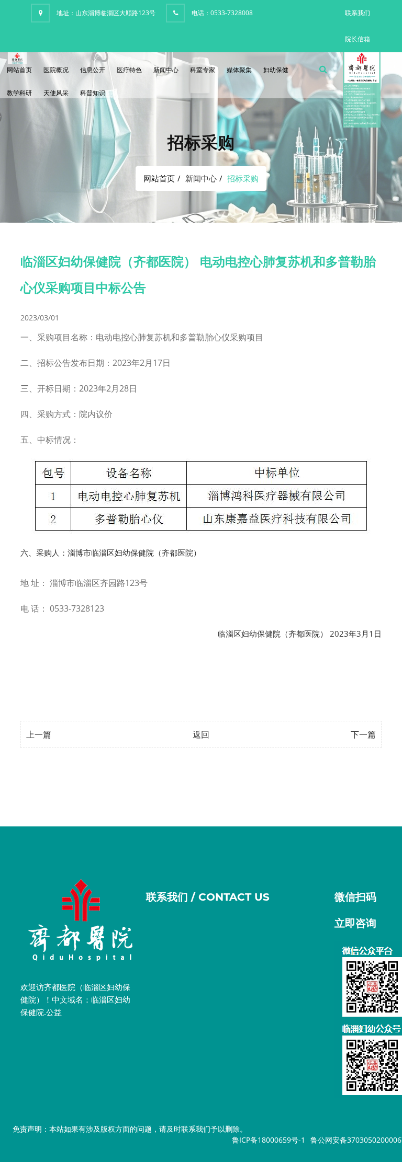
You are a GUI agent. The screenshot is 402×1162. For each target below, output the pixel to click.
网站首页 (19, 69)
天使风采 (56, 92)
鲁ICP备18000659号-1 (268, 1140)
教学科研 (19, 92)
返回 (201, 734)
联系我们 (357, 12)
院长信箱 (357, 38)
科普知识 (92, 92)
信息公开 (92, 69)
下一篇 (363, 734)
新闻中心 (165, 69)
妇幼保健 (275, 69)
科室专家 (202, 69)
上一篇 (38, 734)
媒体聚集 (239, 69)
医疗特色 (129, 69)
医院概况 (56, 69)
